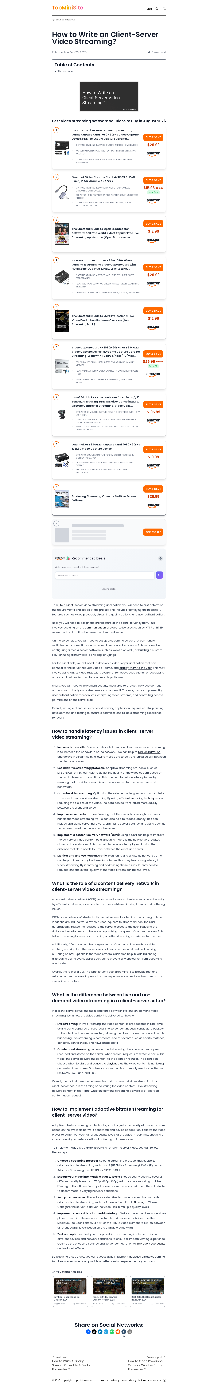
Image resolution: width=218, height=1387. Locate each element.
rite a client (65, 605)
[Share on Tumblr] (123, 1331)
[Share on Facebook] (88, 1331)
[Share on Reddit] (118, 1331)
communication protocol (101, 627)
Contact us (154, 1380)
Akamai (138, 1202)
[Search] (157, 9)
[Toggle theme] (160, 558)
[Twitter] (164, 1380)
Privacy (115, 1380)
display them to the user (135, 668)
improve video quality (151, 1243)
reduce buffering (149, 752)
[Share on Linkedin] (100, 1331)
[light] (164, 9)
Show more (65, 71)
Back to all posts (65, 19)
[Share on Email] (129, 1331)
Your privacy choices (134, 1380)
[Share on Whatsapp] (112, 1331)
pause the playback (106, 1063)
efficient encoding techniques (139, 798)
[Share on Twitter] (94, 1331)
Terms (104, 1380)
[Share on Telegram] (106, 1331)
